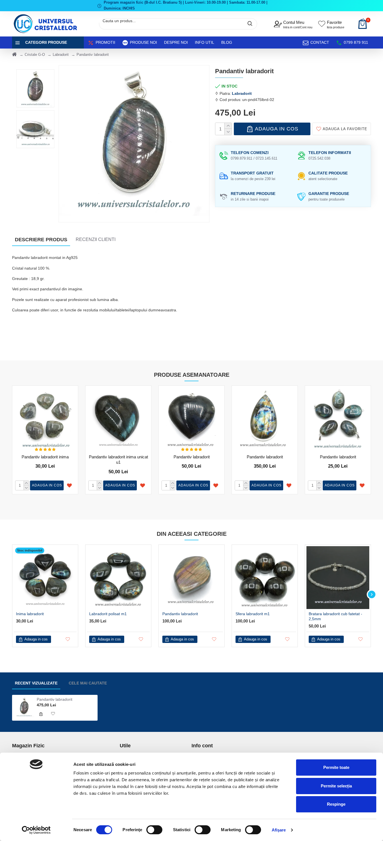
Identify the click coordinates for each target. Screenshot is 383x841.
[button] (11, 594)
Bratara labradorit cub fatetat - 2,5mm (335, 616)
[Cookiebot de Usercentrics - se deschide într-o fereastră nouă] (36, 830)
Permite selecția (336, 785)
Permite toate (336, 767)
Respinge (336, 804)
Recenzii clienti (96, 239)
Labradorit (61, 54)
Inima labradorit (30, 614)
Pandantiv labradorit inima (45, 456)
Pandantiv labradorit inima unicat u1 (118, 459)
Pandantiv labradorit (192, 456)
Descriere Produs (41, 239)
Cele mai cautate (88, 683)
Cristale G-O (35, 54)
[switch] (154, 829)
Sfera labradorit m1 (253, 614)
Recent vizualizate (36, 683)
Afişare (279, 830)
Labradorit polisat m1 (108, 614)
